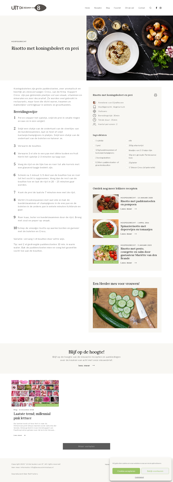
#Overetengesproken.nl (103, 262)
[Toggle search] (150, 8)
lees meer (84, 365)
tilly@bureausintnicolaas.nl (42, 467)
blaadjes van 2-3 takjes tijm (140, 150)
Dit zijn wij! (129, 8)
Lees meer (126, 209)
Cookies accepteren (126, 471)
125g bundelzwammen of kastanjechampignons (106, 151)
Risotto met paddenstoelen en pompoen (138, 202)
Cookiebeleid (139, 477)
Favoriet (117, 8)
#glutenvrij (113, 211)
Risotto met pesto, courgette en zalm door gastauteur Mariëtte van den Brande (139, 253)
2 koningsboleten (103, 158)
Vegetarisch (119, 107)
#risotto (107, 236)
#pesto (115, 262)
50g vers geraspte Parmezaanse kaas (142, 156)
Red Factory (33, 474)
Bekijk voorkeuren (155, 471)
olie (130, 140)
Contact (141, 8)
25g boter (133, 162)
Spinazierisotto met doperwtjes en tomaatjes (136, 227)
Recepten (98, 8)
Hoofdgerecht (105, 107)
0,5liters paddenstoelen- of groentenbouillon (107, 163)
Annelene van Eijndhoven (111, 102)
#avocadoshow (41, 405)
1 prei (98, 145)
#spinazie (114, 236)
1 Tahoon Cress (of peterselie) (142, 167)
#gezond (106, 211)
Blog (108, 8)
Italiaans (102, 111)
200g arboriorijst (136, 145)
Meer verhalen (86, 446)
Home (87, 8)
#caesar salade (52, 405)
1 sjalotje (99, 140)
